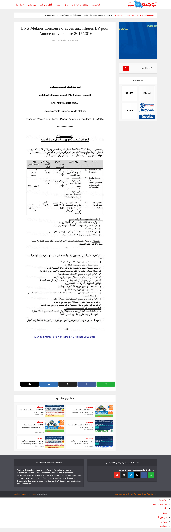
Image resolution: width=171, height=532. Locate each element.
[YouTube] (117, 475)
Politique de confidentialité (145, 494)
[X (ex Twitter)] (124, 475)
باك (66, 4)
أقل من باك (46, 4)
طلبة (58, 4)
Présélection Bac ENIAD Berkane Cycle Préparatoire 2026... (33, 427)
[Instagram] (137, 475)
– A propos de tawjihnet (124, 494)
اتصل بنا (20, 4)
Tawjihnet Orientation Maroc (25, 494)
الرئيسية (96, 4)
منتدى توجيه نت (80, 4)
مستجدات (89, 407)
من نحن (32, 4)
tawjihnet (56, 40)
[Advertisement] (65, 63)
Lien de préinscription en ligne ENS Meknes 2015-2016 (65, 336)
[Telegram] (131, 475)
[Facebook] (144, 475)
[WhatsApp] (151, 475)
